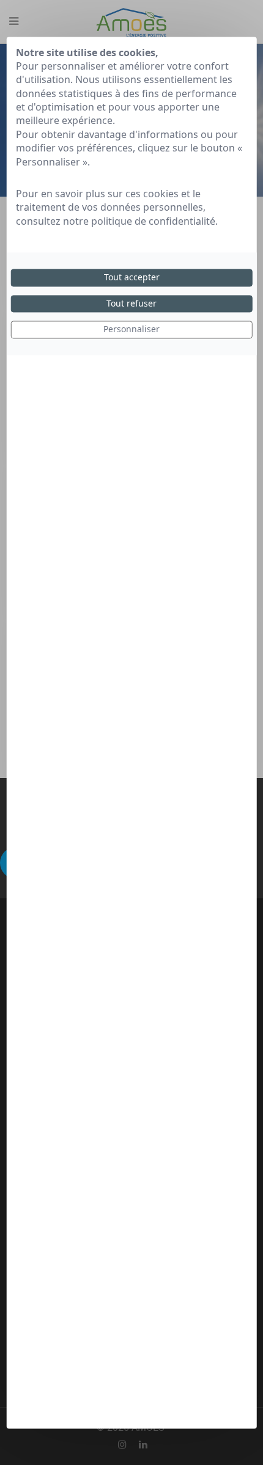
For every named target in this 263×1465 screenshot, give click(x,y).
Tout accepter (132, 277)
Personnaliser (131, 329)
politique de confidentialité (153, 221)
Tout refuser (131, 303)
